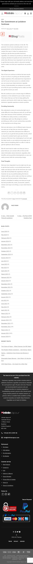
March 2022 (4, 313)
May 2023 (4, 267)
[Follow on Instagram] (5, 494)
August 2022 (5, 297)
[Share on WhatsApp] (8, 192)
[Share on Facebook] (11, 192)
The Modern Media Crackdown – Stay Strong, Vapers (16, 350)
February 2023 (5, 277)
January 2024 (5, 241)
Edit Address (6, 450)
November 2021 (6, 326)
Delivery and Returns (24, 556)
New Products (6, 464)
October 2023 (5, 251)
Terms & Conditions (8, 485)
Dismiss (16, 6)
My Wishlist (6, 456)
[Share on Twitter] (15, 192)
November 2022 (6, 287)
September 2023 (6, 254)
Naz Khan (16, 28)
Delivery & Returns (8, 473)
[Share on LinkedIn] (24, 192)
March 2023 (4, 274)
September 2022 (6, 294)
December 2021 (5, 323)
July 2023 (4, 261)
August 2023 (5, 258)
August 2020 (5, 336)
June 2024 (4, 231)
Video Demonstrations (22, 555)
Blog (20, 559)
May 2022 (4, 307)
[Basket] (31, 13)
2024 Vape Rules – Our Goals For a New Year (14, 364)
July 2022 (4, 300)
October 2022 (5, 290)
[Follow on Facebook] (2, 494)
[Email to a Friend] (18, 192)
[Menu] (2, 13)
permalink (24, 199)
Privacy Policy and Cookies (10, 556)
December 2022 (5, 284)
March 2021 (4, 330)
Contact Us (6, 467)
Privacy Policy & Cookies (9, 479)
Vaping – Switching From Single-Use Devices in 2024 (15, 354)
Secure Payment (7, 476)
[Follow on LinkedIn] (19, 532)
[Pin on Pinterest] (21, 192)
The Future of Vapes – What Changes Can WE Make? (16, 346)
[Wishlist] (25, 13)
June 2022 (4, 303)
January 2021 (5, 333)
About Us (5, 482)
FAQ (4, 470)
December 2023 (5, 244)
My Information (7, 453)
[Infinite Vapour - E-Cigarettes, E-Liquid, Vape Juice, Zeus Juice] (14, 13)
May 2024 (4, 235)
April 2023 (4, 271)
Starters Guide (11, 555)
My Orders (5, 447)
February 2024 (5, 238)
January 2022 (5, 320)
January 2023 (5, 280)
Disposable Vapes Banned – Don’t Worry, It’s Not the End (16, 359)
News (2, 19)
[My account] (28, 13)
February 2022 (5, 317)
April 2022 (4, 310)
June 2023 (4, 264)
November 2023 (6, 248)
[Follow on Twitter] (9, 494)
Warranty (15, 559)
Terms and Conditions (18, 558)
